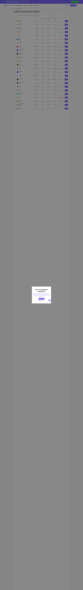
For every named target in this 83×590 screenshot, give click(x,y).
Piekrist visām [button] (41, 298)
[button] (41, 300)
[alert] (41, 295)
